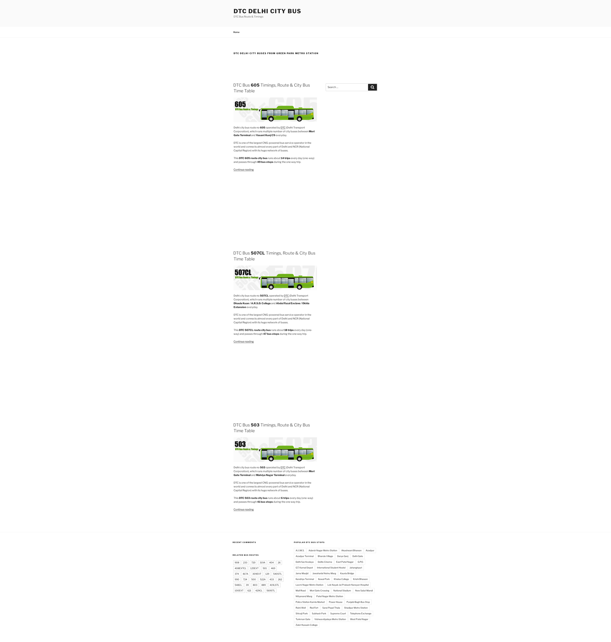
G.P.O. (360, 561)
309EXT (256, 573)
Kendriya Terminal (305, 579)
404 (271, 562)
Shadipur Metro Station (356, 607)
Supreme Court (338, 613)
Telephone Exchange (360, 613)
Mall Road (301, 590)
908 (237, 562)
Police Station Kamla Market (310, 602)
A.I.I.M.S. (300, 550)
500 (253, 579)
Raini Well (301, 607)
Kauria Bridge (347, 573)
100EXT (239, 590)
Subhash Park (319, 613)
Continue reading (244, 169)
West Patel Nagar (359, 619)
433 (272, 579)
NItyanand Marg (304, 596)
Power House (335, 602)
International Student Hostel (331, 567)
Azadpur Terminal (305, 556)
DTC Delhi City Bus (267, 11)
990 (237, 579)
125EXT (254, 568)
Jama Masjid (302, 573)
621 (249, 590)
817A (245, 573)
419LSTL (274, 585)
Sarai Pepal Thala (331, 607)
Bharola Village (325, 556)
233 (245, 562)
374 (237, 573)
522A (263, 579)
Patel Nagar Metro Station (329, 596)
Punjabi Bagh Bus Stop (358, 602)
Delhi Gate (357, 556)
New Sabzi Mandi (364, 590)
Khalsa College (341, 579)
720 (253, 562)
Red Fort (314, 607)
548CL (238, 585)
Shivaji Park (302, 613)
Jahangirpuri (356, 567)
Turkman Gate (303, 619)
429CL (258, 590)
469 (273, 568)
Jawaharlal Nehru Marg (324, 573)
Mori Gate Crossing (319, 590)
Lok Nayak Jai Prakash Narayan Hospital (348, 584)
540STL (277, 573)
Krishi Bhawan (360, 579)
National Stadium (342, 590)
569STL (271, 590)
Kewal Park (324, 579)
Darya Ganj (342, 556)
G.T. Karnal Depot (304, 567)
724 (245, 579)
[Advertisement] (305, 67)
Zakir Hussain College (307, 625)
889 (263, 585)
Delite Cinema (325, 561)
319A (262, 562)
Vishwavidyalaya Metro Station (330, 619)
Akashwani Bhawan (351, 550)
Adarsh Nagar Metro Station (323, 550)
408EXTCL (240, 568)
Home (236, 32)
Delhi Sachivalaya (305, 561)
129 (267, 573)
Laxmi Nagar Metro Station (309, 584)
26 (279, 562)
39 (247, 585)
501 (265, 568)
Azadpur (370, 550)
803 (255, 585)
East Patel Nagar (345, 561)
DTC (283, 127)
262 (280, 579)
